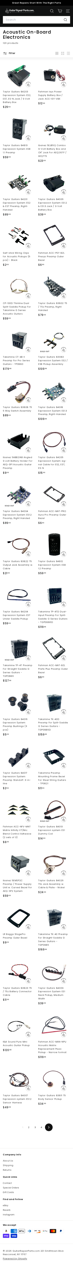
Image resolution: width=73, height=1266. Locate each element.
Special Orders (11, 1187)
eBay (5, 1205)
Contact (7, 1183)
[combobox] (36, 20)
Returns (7, 1169)
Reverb (7, 1210)
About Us (8, 1160)
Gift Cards (8, 1192)
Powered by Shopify (15, 1258)
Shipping (8, 1165)
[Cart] (60, 11)
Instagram (9, 1214)
